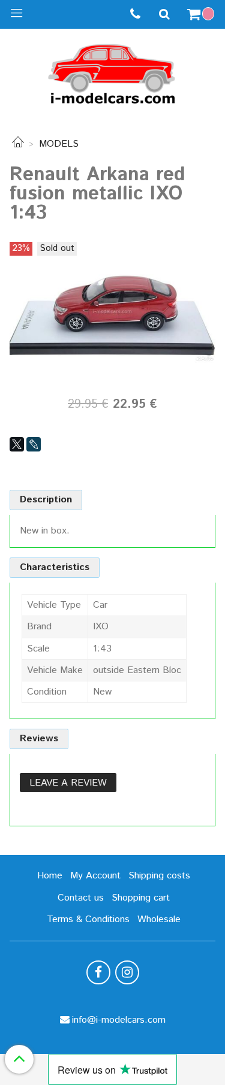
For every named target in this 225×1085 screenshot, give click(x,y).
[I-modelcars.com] (113, 71)
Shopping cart (141, 898)
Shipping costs (159, 876)
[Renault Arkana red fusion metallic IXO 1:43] (112, 311)
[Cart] (202, 14)
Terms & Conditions (88, 919)
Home (49, 876)
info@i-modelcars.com (119, 1020)
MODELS (59, 144)
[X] (17, 444)
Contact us (81, 898)
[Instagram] (127, 972)
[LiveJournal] (33, 444)
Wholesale (159, 919)
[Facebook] (98, 972)
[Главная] (18, 144)
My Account (95, 876)
